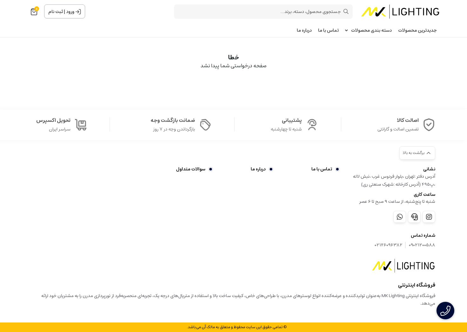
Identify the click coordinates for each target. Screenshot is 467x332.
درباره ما (304, 30)
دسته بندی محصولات (371, 30)
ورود (70, 12)
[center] (346, 11)
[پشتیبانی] (414, 217)
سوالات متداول (190, 169)
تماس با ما (328, 30)
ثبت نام (55, 12)
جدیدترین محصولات (417, 30)
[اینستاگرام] (429, 217)
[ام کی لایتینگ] (403, 265)
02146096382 (389, 245)
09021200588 (422, 245)
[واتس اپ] (399, 217)
